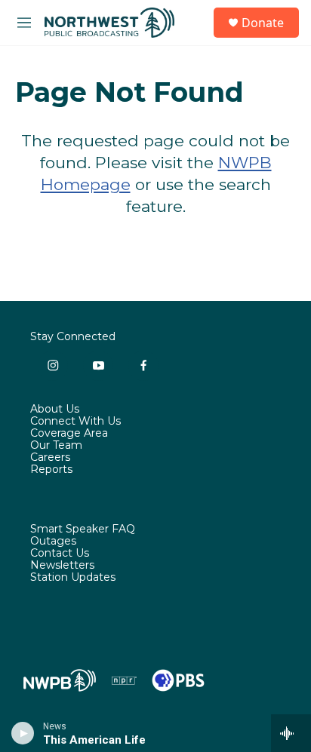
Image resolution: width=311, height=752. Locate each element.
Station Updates (72, 578)
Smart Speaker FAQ (82, 529)
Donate (263, 22)
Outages (53, 542)
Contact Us (59, 554)
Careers (50, 458)
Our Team (56, 446)
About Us (54, 410)
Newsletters (62, 566)
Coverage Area (69, 434)
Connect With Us (75, 422)
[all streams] (291, 733)
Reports (51, 470)
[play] (23, 733)
